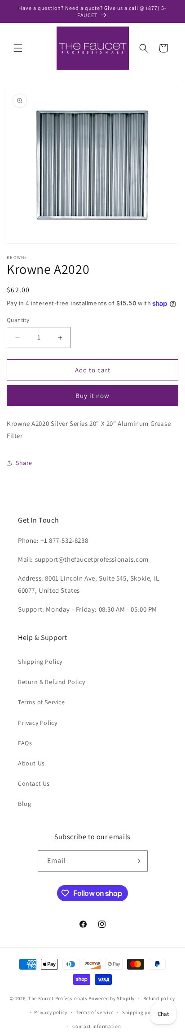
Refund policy (159, 998)
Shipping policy (140, 1012)
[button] (18, 48)
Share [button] (24, 463)
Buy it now (92, 395)
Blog (24, 804)
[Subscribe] (137, 861)
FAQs (25, 743)
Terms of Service (41, 702)
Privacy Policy (37, 723)
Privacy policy (50, 1012)
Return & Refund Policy (51, 682)
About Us (31, 763)
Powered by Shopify (111, 998)
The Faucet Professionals (58, 998)
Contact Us (34, 783)
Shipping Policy (40, 661)
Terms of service (95, 1012)
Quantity (18, 320)
